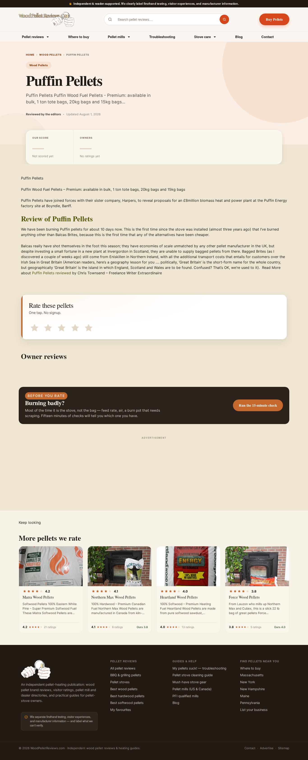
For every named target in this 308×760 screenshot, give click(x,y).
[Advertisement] (154, 472)
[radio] (34, 327)
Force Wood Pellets (244, 597)
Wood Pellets (50, 54)
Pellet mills (116, 36)
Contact (267, 36)
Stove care (202, 36)
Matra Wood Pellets (38, 597)
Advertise (267, 748)
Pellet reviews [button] (123, 661)
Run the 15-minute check (258, 405)
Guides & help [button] (184, 661)
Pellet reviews (33, 36)
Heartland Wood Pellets (179, 597)
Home (30, 54)
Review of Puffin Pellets (57, 218)
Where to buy (78, 36)
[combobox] (166, 19)
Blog (239, 36)
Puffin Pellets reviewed (51, 273)
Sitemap (283, 748)
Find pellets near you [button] (259, 661)
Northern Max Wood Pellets (113, 597)
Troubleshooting (162, 36)
